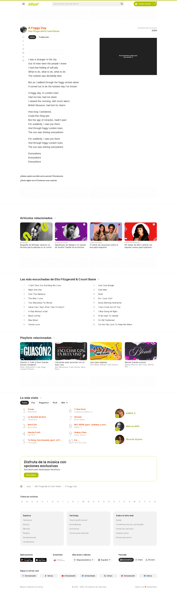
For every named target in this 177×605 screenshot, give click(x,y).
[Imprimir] (23, 52)
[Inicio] (21, 486)
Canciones (27, 520)
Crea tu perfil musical (78, 520)
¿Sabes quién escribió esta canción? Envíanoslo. (41, 176)
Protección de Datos (124, 529)
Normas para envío (124, 537)
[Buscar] (121, 3)
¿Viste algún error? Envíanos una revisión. (38, 180)
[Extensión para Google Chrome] (59, 560)
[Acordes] (23, 49)
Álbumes (26, 529)
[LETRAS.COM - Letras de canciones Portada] (34, 3)
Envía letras (74, 529)
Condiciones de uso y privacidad (129, 524)
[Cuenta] (154, 3)
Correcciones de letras (79, 533)
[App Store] (41, 560)
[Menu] (23, 3)
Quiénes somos (122, 533)
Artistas (26, 524)
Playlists (26, 533)
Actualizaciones (29, 537)
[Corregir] (23, 56)
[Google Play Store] (26, 560)
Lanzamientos (28, 542)
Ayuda (118, 520)
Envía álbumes (75, 524)
